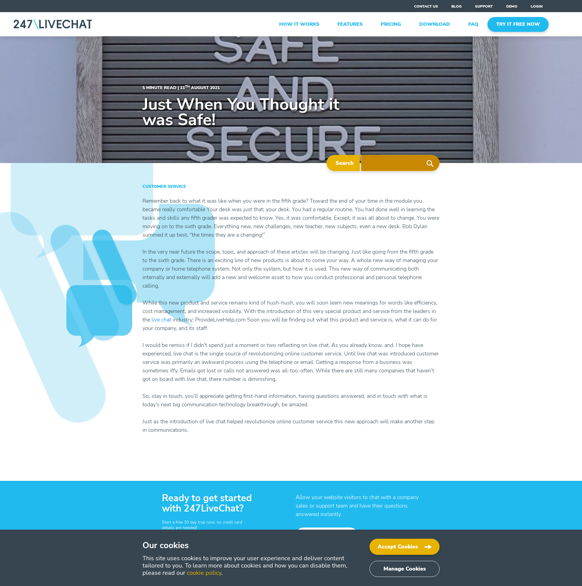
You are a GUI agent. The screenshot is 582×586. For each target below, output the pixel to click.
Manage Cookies (404, 568)
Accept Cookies (398, 546)
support (484, 6)
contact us (426, 6)
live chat (161, 319)
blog (456, 6)
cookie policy (204, 573)
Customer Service (164, 186)
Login (537, 6)
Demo (511, 6)
